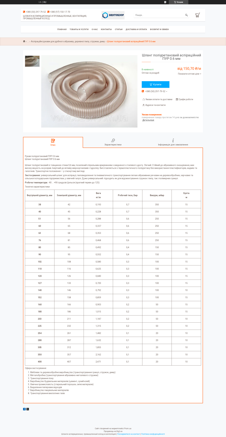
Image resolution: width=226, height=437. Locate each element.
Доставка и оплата (136, 29)
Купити (157, 84)
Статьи (119, 29)
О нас (95, 29)
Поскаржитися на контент (128, 434)
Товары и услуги (79, 29)
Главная (62, 29)
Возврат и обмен (159, 29)
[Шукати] (186, 15)
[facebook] (24, 409)
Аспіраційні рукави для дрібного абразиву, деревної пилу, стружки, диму (68, 41)
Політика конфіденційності (153, 434)
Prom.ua (127, 428)
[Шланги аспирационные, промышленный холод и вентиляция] (113, 15)
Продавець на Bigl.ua (113, 431)
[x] (27, 409)
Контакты (106, 29)
